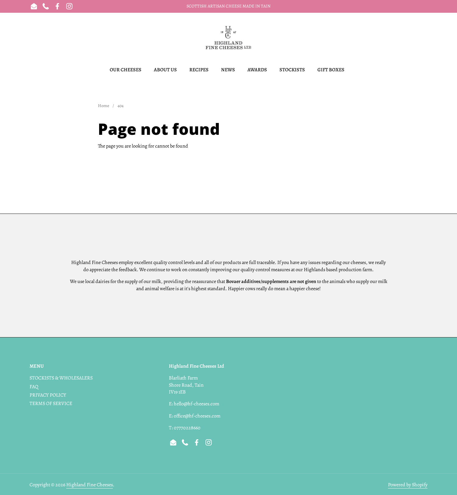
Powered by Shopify (407, 484)
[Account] (409, 38)
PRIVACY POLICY (48, 395)
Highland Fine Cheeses (89, 484)
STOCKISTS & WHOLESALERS (61, 378)
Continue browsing (122, 162)
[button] (33, 38)
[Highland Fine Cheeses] (228, 37)
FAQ (34, 386)
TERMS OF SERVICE (51, 403)
